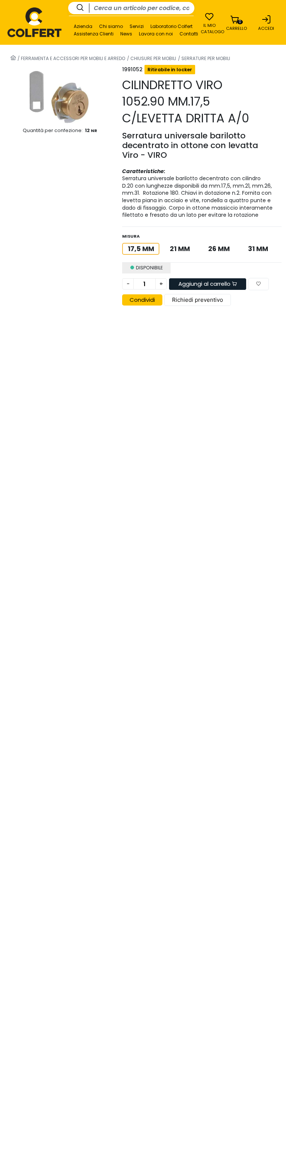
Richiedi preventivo (197, 299)
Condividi (142, 300)
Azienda (83, 26)
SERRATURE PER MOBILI (205, 58)
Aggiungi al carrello (205, 284)
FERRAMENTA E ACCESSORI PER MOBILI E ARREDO (72, 58)
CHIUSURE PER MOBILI (152, 58)
